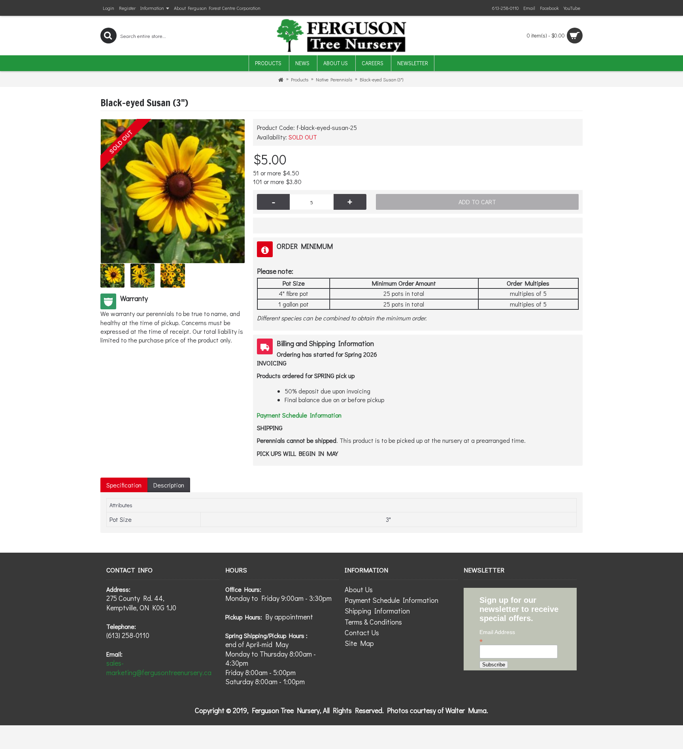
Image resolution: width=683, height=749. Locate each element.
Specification (124, 485)
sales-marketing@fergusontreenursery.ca (158, 667)
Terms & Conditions (373, 622)
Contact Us (362, 632)
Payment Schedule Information (391, 600)
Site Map (359, 643)
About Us (359, 589)
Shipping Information (377, 610)
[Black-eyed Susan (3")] (172, 191)
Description (168, 485)
